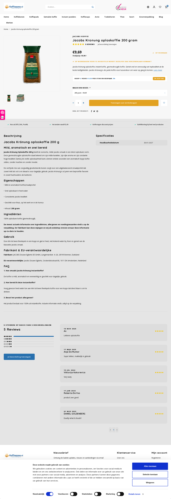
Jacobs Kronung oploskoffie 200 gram (25, 29)
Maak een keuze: (81, 88)
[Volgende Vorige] (117, 429)
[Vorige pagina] (110, 429)
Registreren (156, 458)
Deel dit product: (81, 111)
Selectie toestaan (150, 474)
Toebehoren (109, 17)
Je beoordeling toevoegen (107, 44)
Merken (9, 23)
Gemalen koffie (50, 17)
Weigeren (150, 482)
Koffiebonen (19, 17)
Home (6, 17)
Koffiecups (85, 17)
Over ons (120, 458)
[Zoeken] (92, 6)
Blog (161, 17)
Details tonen (134, 494)
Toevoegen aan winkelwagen (124, 103)
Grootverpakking (146, 17)
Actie (97, 17)
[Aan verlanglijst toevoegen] (164, 103)
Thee (122, 17)
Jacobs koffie (81, 36)
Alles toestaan (150, 466)
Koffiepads (34, 17)
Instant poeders (69, 17)
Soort (131, 17)
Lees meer (158, 70)
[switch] (73, 494)
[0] (166, 7)
